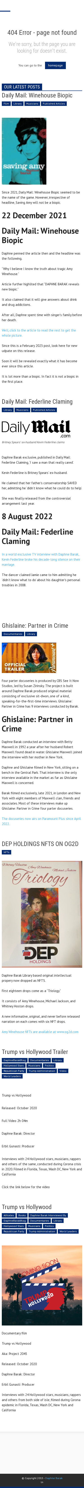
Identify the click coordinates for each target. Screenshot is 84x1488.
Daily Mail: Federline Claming (37, 401)
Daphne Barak (53, 1478)
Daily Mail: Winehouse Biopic (37, 95)
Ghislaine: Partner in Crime (35, 625)
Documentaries (13, 634)
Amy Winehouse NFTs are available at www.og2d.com (40, 1032)
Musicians (32, 103)
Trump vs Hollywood (27, 1207)
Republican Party (14, 1070)
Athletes (9, 1215)
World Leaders (12, 1076)
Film (6, 103)
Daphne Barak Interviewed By (48, 1215)
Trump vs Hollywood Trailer (35, 1052)
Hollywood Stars (14, 1065)
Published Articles (54, 103)
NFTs (6, 852)
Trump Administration (42, 1070)
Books (22, 1215)
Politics (49, 1065)
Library (17, 103)
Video (63, 1070)
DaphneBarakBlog (15, 1060)
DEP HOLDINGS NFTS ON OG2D (40, 844)
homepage (55, 65)
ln (42, 1482)
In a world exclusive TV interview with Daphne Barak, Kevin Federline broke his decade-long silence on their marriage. (41, 559)
